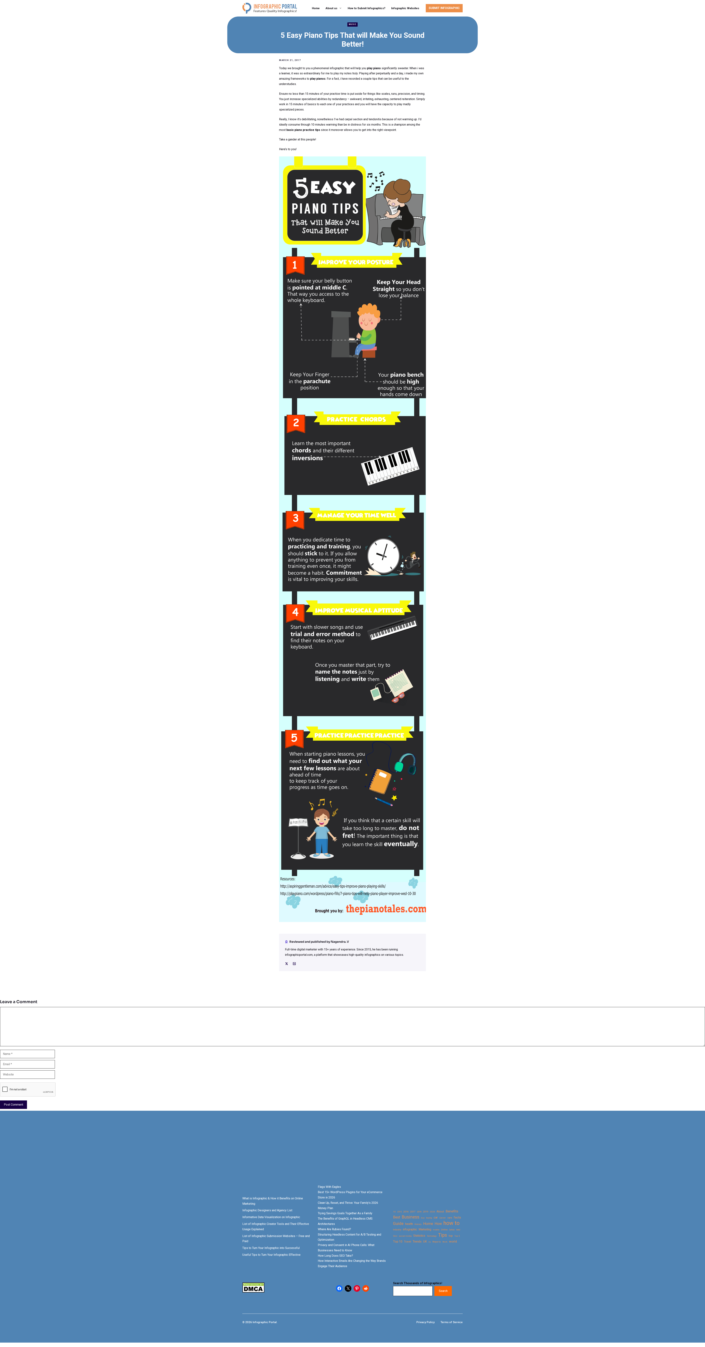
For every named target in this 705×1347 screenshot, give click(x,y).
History (418, 1224)
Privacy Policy (425, 1322)
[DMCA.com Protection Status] (253, 1291)
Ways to (436, 1242)
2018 (419, 1211)
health (409, 1224)
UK (425, 1241)
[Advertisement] (116, 1154)
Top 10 (397, 1241)
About (440, 1211)
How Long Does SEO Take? (335, 1255)
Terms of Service (451, 1322)
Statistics (419, 1235)
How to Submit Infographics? (366, 8)
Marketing (425, 1229)
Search (443, 1291)
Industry (397, 1229)
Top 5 (457, 1236)
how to (451, 1223)
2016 (405, 1211)
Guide (398, 1223)
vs (430, 1242)
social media (405, 1236)
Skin (395, 1236)
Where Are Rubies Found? (334, 1229)
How (438, 1224)
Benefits (452, 1211)
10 (394, 1211)
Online (444, 1229)
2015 (399, 1212)
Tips (442, 1235)
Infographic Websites (405, 8)
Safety (452, 1230)
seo (458, 1229)
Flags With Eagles (329, 1187)
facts (457, 1217)
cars (449, 1217)
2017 (412, 1211)
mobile (436, 1229)
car (436, 1217)
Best (396, 1217)
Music (352, 24)
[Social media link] (286, 963)
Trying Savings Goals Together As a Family (345, 1213)
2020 (432, 1211)
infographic (410, 1229)
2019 (425, 1211)
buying (429, 1218)
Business (410, 1217)
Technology (432, 1236)
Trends (417, 1241)
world (453, 1241)
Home (316, 8)
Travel (407, 1241)
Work (444, 1242)
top (451, 1235)
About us (331, 8)
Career (442, 1218)
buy (422, 1218)
